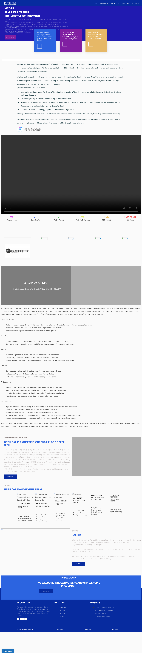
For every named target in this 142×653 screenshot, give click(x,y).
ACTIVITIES (115, 3)
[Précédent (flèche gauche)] (4, 641)
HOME (95, 3)
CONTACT (135, 3)
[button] (2, 248)
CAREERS (125, 3)
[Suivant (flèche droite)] (12, 641)
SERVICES (104, 3)
